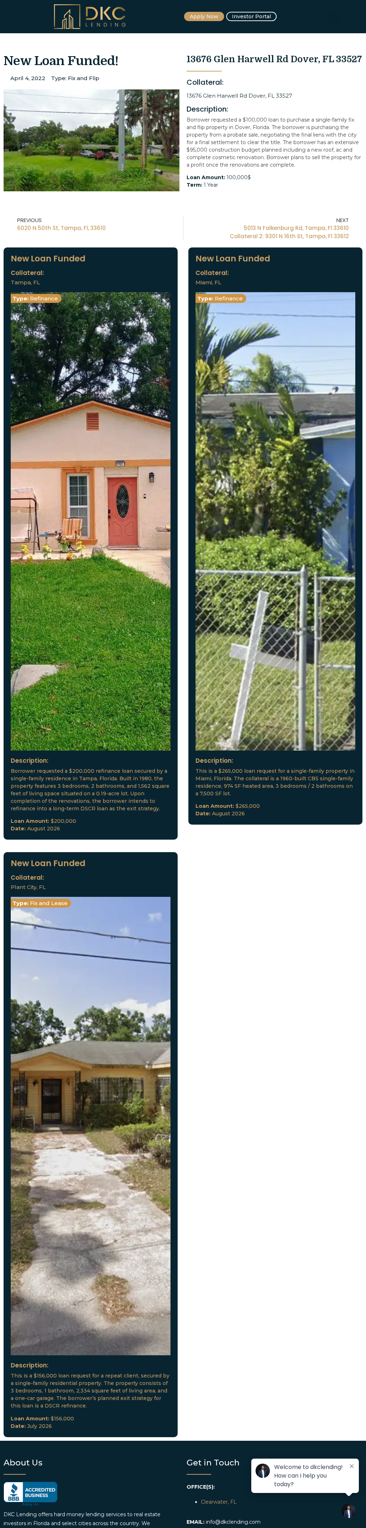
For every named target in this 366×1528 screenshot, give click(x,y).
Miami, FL (208, 282)
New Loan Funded (48, 258)
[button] (334, 17)
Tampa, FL (25, 282)
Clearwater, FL (219, 1502)
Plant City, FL (28, 887)
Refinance (44, 298)
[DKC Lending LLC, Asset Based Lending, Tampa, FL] (30, 1494)
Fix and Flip (83, 78)
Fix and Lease (49, 903)
